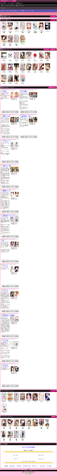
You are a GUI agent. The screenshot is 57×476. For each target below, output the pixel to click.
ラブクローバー (6, 141)
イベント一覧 (30, 10)
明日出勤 (19, 466)
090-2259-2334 (5, 291)
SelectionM (5, 365)
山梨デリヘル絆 (6, 116)
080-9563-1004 (5, 92)
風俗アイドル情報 (28, 470)
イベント (12, 161)
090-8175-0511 (5, 117)
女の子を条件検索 (28, 447)
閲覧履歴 (21, 13)
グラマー (16, 458)
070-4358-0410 (5, 242)
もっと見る (53, 16)
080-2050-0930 (5, 192)
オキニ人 (4, 13)
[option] (10, 238)
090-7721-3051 (24, 92)
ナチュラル (5, 290)
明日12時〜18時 (26, 466)
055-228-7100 (5, 217)
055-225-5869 (5, 167)
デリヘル (3, 8)
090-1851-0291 (5, 316)
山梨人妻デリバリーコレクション (10, 215)
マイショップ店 (12, 13)
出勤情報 (3, 161)
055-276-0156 (5, 142)
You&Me (5, 91)
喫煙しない (35, 466)
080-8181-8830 (5, 366)
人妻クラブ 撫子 (7, 165)
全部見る (54, 416)
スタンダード (41, 455)
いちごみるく (6, 340)
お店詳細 (16, 161)
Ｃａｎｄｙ (5, 265)
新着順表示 (53, 49)
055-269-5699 (5, 266)
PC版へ (28, 469)
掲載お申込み (32, 472)
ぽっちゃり (41, 458)
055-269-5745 (5, 341)
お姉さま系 (42, 466)
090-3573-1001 (24, 117)
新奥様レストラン (7, 190)
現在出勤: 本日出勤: (14, 124)
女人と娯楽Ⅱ (24, 91)
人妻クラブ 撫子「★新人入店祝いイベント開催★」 (13, 10)
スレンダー (15, 455)
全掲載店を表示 (52, 87)
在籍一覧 (8, 161)
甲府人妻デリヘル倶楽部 (8, 315)
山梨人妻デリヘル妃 (26, 116)
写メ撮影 (49, 466)
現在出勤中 (12, 466)
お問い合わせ (25, 472)
